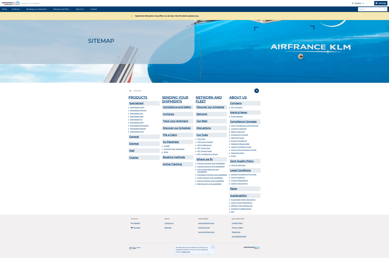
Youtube (136, 228)
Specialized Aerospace (139, 126)
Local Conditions (238, 178)
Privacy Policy (237, 228)
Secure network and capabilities (210, 181)
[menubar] (49, 9)
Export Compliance (239, 141)
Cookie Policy (237, 223)
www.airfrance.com (206, 223)
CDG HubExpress (204, 145)
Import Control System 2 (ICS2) (243, 150)
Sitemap (168, 228)
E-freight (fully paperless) (174, 149)
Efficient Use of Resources (241, 206)
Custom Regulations (239, 181)
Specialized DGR (136, 123)
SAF (232, 212)
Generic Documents (239, 184)
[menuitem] (4, 9)
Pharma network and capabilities (211, 163)
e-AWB (166, 146)
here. (197, 16)
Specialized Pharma (138, 110)
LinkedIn (136, 223)
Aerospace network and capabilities (212, 175)
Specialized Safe (136, 117)
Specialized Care (137, 132)
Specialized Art (136, 120)
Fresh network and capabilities (210, 178)
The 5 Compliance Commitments (244, 126)
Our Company (237, 107)
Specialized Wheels (138, 129)
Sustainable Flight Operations (243, 200)
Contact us (169, 223)
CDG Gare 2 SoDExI (205, 142)
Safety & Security (238, 132)
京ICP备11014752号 (239, 237)
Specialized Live (136, 113)
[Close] (212, 247)
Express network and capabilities (211, 167)
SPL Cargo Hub (203, 148)
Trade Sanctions (237, 153)
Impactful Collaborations (241, 209)
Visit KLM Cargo (237, 138)
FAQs (166, 152)
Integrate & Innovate (239, 135)
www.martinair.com (206, 232)
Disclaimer (236, 232)
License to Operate (239, 129)
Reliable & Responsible (240, 144)
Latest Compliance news (241, 147)
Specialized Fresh (137, 107)
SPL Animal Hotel (204, 151)
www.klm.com (204, 228)
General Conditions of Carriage (243, 175)
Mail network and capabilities (209, 184)
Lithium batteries (238, 165)
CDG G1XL (201, 139)
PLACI (233, 156)
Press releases (237, 117)
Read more (186, 252)
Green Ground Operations (241, 203)
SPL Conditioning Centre (207, 154)
